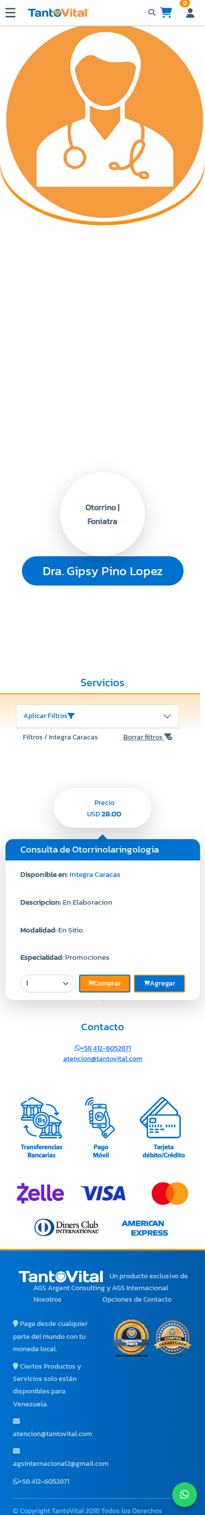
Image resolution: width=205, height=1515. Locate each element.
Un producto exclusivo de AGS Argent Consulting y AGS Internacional (110, 1282)
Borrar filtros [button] (143, 737)
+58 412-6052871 (106, 1048)
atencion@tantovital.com (102, 1059)
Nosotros (47, 1299)
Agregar (162, 983)
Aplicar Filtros (45, 716)
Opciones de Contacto (137, 1299)
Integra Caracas (95, 874)
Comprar (107, 983)
